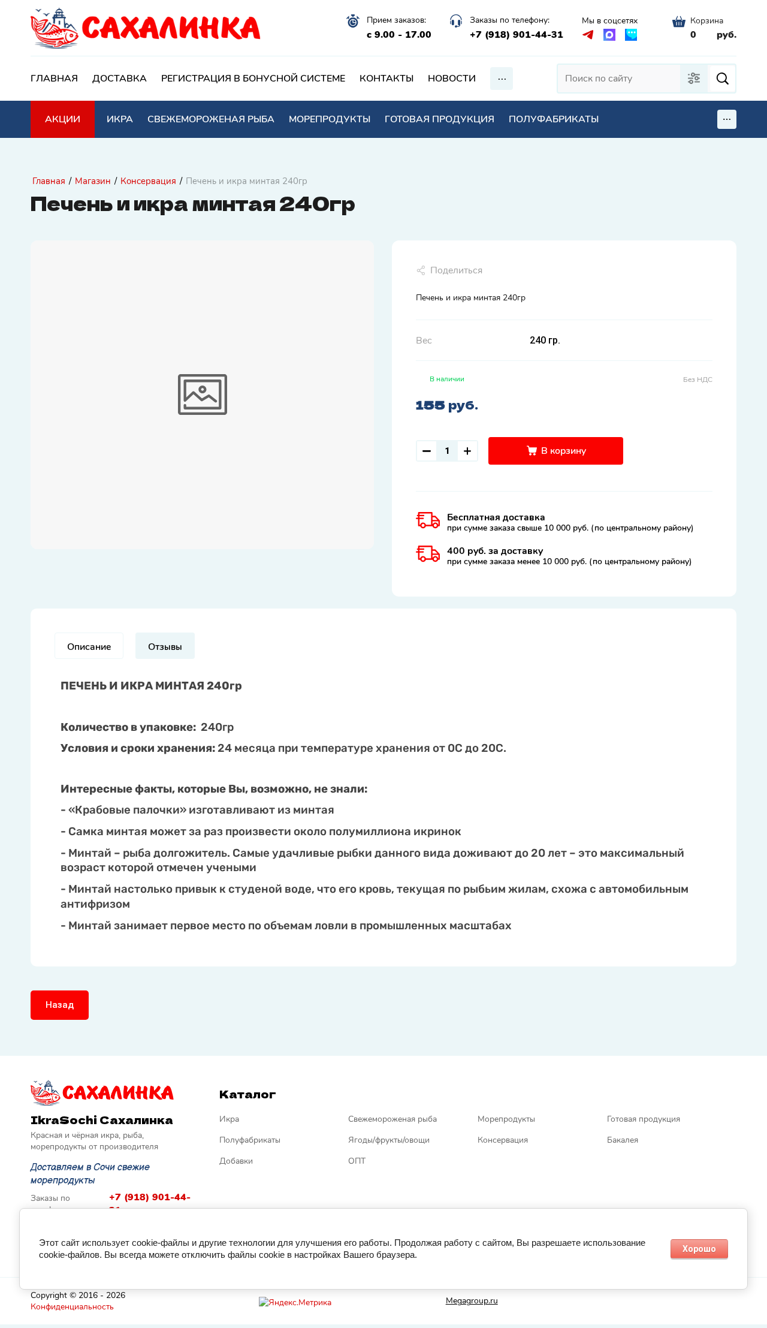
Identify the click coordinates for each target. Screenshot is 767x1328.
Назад (60, 1004)
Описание (89, 647)
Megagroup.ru (472, 1300)
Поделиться (456, 270)
